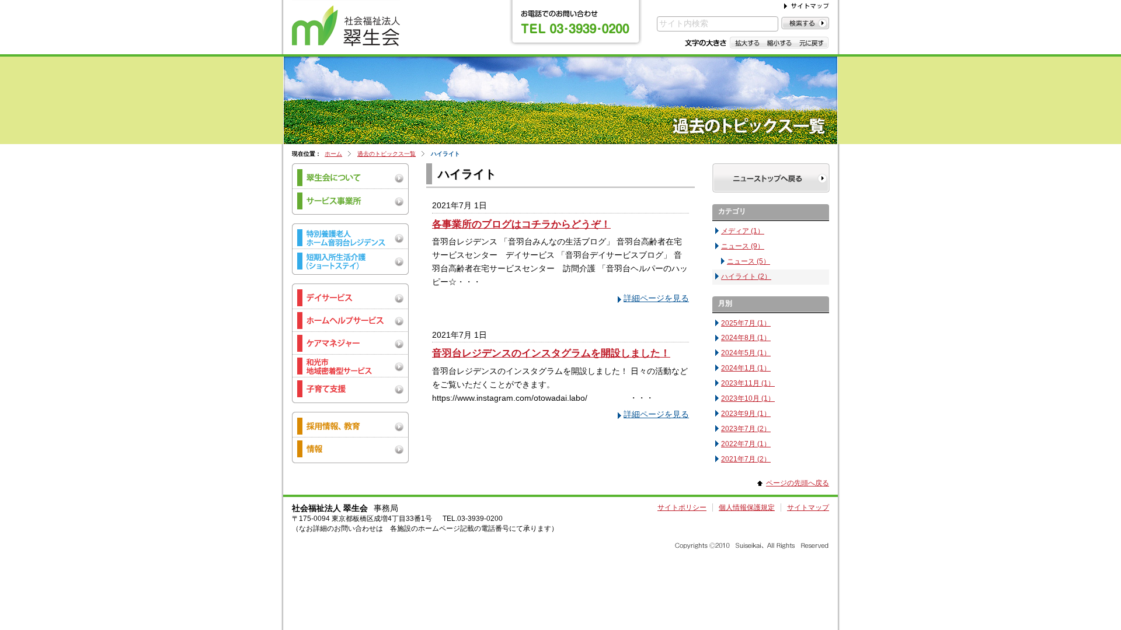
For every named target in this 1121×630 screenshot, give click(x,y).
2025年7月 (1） (746, 323)
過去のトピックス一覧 (386, 153)
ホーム (333, 153)
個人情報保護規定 (747, 507)
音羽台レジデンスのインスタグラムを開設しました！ (551, 353)
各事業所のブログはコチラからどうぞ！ (521, 224)
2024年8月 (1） (746, 338)
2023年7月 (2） (746, 429)
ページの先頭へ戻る (797, 483)
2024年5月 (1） (746, 353)
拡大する (746, 42)
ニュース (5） (748, 261)
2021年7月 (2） (746, 459)
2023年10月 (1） (748, 398)
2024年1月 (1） (746, 368)
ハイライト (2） (746, 276)
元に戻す (811, 42)
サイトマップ (808, 507)
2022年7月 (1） (746, 444)
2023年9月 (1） (746, 414)
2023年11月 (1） (748, 383)
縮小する (779, 42)
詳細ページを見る (656, 298)
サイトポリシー (681, 507)
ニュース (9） (742, 246)
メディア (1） (742, 231)
